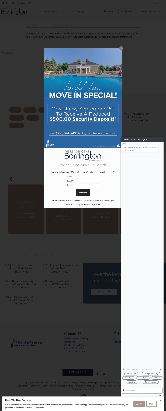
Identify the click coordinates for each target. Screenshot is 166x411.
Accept (139, 404)
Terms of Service (104, 201)
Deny (151, 404)
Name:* (70, 177)
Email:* (70, 181)
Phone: (70, 185)
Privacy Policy (91, 201)
